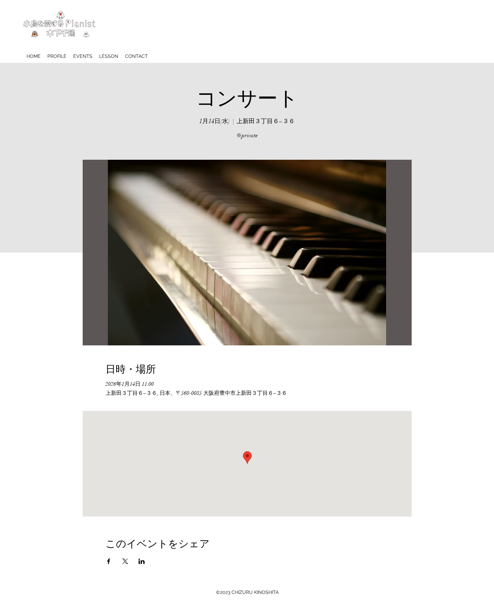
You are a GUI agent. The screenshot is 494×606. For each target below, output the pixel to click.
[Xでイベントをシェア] (125, 561)
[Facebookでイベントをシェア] (109, 561)
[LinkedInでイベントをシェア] (141, 561)
